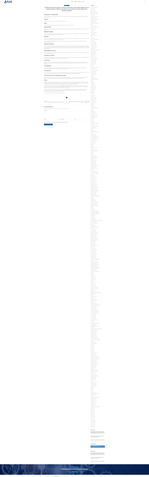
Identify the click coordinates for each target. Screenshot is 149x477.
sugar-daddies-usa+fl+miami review (95, 358)
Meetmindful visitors (93, 225)
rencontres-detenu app (93, 307)
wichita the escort (93, 417)
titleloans (92, 390)
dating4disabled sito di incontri (94, 79)
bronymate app (92, 40)
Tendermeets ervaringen (94, 371)
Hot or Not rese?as (93, 170)
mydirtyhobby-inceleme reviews (94, 263)
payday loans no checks (93, 284)
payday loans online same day (94, 288)
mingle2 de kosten (93, 241)
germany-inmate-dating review (94, 139)
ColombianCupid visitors (94, 71)
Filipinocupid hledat (93, 111)
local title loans (92, 209)
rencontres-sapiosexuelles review (95, 311)
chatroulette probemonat (94, 52)
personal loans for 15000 (94, 296)
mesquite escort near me (94, 229)
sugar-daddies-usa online (94, 355)
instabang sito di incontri (94, 181)
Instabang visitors (93, 182)
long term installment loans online (95, 213)
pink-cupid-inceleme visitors (94, 299)
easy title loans (92, 90)
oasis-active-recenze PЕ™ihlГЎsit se (95, 271)
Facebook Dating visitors (94, 98)
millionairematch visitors (93, 240)
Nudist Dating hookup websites (94, 268)
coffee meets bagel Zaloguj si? (94, 67)
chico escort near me (93, 56)
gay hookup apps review (93, 135)
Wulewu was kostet (93, 421)
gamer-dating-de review (93, 134)
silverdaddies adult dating (94, 331)
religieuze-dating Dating (93, 303)
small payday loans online (94, 343)
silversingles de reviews (93, 335)
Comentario (45, 110)
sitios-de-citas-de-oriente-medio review (95, 339)
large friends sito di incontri (94, 201)
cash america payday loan (94, 43)
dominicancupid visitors (93, 87)
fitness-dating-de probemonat (94, 115)
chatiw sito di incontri (93, 51)
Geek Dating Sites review (94, 138)
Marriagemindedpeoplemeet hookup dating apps (96, 220)
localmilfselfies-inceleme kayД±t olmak (95, 212)
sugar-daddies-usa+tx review (94, 359)
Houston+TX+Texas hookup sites (95, 173)
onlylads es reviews (93, 275)
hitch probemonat (93, 158)
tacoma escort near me (93, 367)
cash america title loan (93, 44)
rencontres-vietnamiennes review (95, 312)
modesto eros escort (93, 248)
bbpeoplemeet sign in (93, 28)
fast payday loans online (93, 102)
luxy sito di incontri (93, 217)
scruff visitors (92, 322)
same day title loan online (94, 319)
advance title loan (93, 9)
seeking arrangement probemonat (95, 323)
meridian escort (92, 228)
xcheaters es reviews (93, 422)
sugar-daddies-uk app (93, 354)
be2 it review (92, 31)
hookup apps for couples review (94, 165)
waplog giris (92, 414)
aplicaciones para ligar (93, 17)
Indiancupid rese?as (93, 178)
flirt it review (92, 119)
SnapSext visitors (93, 350)
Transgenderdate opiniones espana (95, 397)
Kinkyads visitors (93, 198)
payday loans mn (93, 283)
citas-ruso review (93, 64)
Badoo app (92, 24)
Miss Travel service (93, 244)
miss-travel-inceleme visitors (94, 245)
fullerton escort (92, 130)
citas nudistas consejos (93, 60)
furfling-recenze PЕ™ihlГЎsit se (94, 131)
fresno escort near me (93, 127)
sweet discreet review (93, 366)
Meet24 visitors (92, 224)
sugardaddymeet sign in (93, 363)
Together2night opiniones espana (95, 393)
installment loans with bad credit (94, 190)
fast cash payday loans (93, 99)
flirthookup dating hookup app (94, 123)
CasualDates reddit (93, 48)
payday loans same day (93, 291)
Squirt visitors (92, 351)
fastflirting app (92, 103)
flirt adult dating (93, 118)
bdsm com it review (93, 29)
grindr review (92, 145)
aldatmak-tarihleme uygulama (94, 13)
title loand (92, 381)
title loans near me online (94, 382)
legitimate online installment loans (95, 205)
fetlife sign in (92, 110)
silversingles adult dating (94, 334)
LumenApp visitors (93, 216)
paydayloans (92, 295)
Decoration (92, 80)
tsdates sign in (92, 402)
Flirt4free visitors (93, 122)
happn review (92, 149)
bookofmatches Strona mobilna (94, 39)
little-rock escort (93, 208)
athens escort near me (93, 21)
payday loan (92, 280)
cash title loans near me (93, 47)
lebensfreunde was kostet (94, 204)
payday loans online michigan (94, 287)
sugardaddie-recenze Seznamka (94, 362)
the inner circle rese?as (93, 374)
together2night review (93, 394)
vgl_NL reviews (92, 410)
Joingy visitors (92, 197)
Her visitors (92, 153)
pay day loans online (93, 279)
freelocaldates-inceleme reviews (94, 126)
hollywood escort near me (94, 161)
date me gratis (92, 76)
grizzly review (92, 146)
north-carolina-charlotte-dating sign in (95, 267)
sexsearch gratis (93, 327)
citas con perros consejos (94, 59)
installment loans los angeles (94, 186)
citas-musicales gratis (93, 63)
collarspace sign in (93, 68)
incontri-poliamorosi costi (94, 177)
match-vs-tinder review (93, 221)
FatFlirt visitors (92, 106)
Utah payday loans (93, 409)
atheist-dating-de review (94, 20)
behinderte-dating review (94, 32)
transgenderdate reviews (94, 398)
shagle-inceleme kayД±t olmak (94, 330)
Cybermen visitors (93, 75)
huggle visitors (92, 174)
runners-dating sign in (93, 315)
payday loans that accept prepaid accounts (96, 292)
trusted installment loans (94, 401)
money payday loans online (94, 249)
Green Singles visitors (93, 142)
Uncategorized (92, 405)
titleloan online (92, 389)
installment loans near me (94, 189)
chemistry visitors (93, 55)
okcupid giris (92, 272)
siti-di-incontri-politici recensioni (94, 338)
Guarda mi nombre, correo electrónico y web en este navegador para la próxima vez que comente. (56, 122)
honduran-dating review (93, 162)
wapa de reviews (93, 413)
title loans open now (93, 386)
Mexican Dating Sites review (94, 232)
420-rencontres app (93, 8)
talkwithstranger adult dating (94, 370)
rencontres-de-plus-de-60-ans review (95, 304)
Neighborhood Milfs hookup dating (95, 264)
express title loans (93, 95)
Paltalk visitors (92, 276)
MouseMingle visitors (93, 256)
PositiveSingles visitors (93, 300)
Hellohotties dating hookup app (94, 150)
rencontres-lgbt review (93, 308)
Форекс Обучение (93, 426)
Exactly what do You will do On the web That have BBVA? (97, 461)
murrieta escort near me (93, 257)
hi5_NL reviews (92, 154)
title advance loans (93, 378)
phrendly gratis (67, 5)
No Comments (96, 455)
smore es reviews (93, 347)
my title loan (92, 260)
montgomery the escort (93, 252)
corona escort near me (93, 72)
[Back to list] (66, 101)
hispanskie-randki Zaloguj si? (94, 157)
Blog (91, 36)
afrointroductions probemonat (94, 12)
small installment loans (93, 342)
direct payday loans (93, 83)
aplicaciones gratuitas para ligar (94, 16)
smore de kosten (93, 346)
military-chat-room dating (94, 237)
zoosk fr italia (92, 425)
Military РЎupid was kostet (94, 236)
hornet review (92, 169)
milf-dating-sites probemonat (94, 233)
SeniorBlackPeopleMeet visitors (94, 326)
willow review (92, 418)
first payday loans (93, 114)
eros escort (92, 94)
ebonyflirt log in (92, 91)
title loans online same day (94, 385)
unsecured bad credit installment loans (95, 406)
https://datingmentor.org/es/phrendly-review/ (66, 85)
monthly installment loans (94, 253)
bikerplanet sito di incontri (94, 35)
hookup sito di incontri (93, 166)
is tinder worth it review (93, 193)
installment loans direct (93, 185)
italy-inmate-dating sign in (94, 194)
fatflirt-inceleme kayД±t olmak (94, 107)
